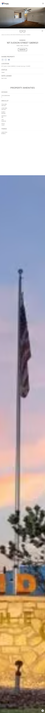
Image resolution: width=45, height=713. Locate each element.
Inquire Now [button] (22, 49)
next (24, 31)
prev (21, 31)
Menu (43, 3)
